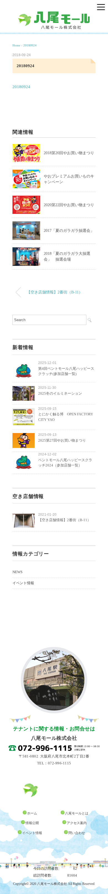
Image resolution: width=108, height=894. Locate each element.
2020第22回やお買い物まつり (69, 205)
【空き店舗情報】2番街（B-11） (55, 292)
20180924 (30, 45)
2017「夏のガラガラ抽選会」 (69, 231)
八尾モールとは (76, 813)
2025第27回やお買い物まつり (62, 440)
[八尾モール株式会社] (54, 13)
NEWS (17, 572)
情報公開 (32, 823)
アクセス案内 (77, 823)
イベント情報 (23, 583)
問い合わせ (76, 833)
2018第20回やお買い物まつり (69, 153)
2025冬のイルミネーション (60, 393)
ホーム (32, 813)
